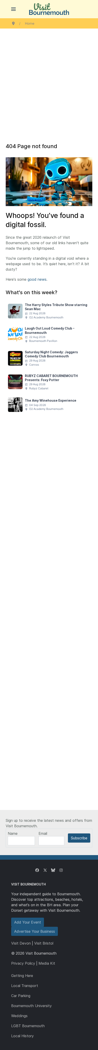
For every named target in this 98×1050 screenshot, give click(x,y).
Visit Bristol (43, 943)
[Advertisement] (49, 80)
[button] (13, 9)
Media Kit (47, 963)
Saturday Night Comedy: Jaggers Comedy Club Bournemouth (51, 354)
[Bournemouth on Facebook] (37, 870)
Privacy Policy (23, 963)
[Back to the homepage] (49, 9)
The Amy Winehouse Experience (50, 400)
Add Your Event (27, 922)
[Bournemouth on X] (45, 870)
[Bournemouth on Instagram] (61, 870)
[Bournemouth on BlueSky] (53, 870)
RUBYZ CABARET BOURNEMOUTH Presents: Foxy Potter (51, 378)
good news (37, 279)
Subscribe (79, 838)
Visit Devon (21, 943)
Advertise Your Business (34, 931)
